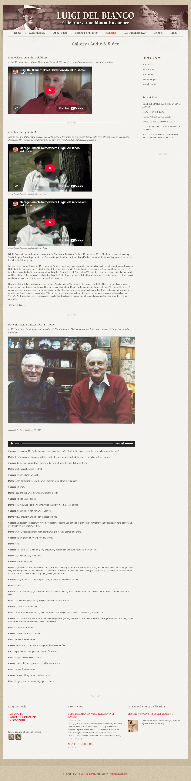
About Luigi (60, 33)
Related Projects (150, 79)
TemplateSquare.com (117, 774)
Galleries (111, 33)
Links (174, 33)
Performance (148, 69)
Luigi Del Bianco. (88, 774)
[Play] (12, 443)
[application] (71, 444)
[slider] (129, 443)
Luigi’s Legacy (37, 33)
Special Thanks (149, 84)
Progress (147, 64)
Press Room (148, 74)
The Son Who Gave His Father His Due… (150, 713)
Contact (158, 33)
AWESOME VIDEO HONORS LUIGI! (159, 121)
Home (17, 33)
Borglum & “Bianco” (86, 33)
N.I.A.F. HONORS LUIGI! (154, 112)
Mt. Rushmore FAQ (135, 33)
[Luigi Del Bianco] (95, 24)
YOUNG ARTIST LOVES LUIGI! (157, 117)
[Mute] (122, 443)
